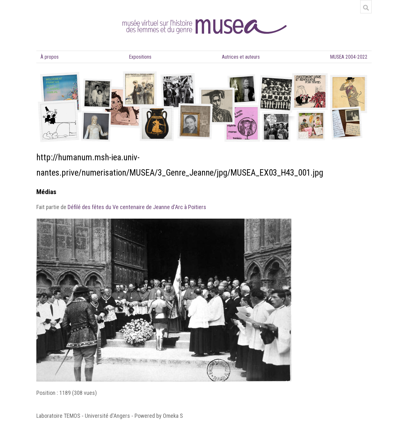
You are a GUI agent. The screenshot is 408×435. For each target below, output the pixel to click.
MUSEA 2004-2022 (349, 57)
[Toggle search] (366, 7)
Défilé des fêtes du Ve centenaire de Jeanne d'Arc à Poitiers (137, 207)
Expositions (140, 57)
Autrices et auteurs (241, 57)
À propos (49, 57)
